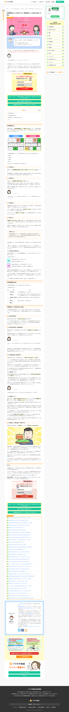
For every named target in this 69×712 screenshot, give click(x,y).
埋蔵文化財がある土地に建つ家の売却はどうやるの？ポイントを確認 (20, 517)
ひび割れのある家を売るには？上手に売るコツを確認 (17, 544)
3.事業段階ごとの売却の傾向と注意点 (15, 117)
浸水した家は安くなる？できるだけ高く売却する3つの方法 (18, 593)
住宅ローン (51, 44)
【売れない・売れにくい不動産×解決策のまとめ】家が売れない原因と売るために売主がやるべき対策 (37, 8)
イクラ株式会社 (21, 603)
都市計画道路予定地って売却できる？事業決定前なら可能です (19, 520)
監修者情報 (48, 1)
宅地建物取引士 (26, 626)
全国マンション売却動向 (51, 707)
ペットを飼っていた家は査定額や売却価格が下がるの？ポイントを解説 (20, 585)
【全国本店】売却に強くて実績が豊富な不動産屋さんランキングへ (24, 653)
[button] (7, 644)
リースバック (51, 56)
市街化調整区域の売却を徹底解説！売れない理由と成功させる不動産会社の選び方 (22, 576)
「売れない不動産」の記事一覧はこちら (24, 101)
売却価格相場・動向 (52, 65)
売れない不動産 (51, 50)
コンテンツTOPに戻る (24, 672)
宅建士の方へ (41, 1)
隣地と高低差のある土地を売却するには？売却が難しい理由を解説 (19, 532)
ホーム (15, 707)
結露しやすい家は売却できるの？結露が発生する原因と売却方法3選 (19, 534)
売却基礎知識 (51, 26)
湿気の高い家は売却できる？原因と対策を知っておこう (17, 554)
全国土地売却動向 (41, 707)
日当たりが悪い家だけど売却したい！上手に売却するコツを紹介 (19, 568)
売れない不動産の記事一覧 (15, 8)
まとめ (9, 119)
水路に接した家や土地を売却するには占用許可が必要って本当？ (19, 559)
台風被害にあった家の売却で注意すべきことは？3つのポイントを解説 (20, 578)
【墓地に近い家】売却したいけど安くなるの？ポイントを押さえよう (20, 573)
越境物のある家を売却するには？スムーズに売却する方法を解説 (19, 551)
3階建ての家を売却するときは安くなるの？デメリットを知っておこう (20, 566)
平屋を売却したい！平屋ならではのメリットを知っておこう (18, 583)
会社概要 (53, 1)
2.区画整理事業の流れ (12, 115)
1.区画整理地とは (11, 113)
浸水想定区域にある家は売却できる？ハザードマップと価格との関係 (20, 590)
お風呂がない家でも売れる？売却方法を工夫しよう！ (17, 549)
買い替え (50, 38)
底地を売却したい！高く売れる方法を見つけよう (16, 527)
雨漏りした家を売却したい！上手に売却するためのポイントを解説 (19, 539)
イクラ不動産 (13, 50)
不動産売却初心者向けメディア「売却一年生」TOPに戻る (24, 104)
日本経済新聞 (30, 613)
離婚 (49, 32)
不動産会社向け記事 (22, 707)
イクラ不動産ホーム (34, 1)
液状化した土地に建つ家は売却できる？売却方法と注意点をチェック (20, 537)
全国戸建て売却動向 (32, 707)
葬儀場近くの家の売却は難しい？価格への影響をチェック (18, 571)
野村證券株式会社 (21, 606)
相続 (49, 35)
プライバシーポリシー (37, 704)
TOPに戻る (24, 675)
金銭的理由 (51, 41)
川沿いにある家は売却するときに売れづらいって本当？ (17, 588)
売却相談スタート (60, 1)
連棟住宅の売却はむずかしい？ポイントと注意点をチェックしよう (19, 556)
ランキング (51, 62)
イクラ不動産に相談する (24, 656)
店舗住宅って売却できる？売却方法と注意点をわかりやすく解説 (19, 525)
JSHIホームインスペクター (34, 626)
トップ (9, 8)
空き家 (50, 53)
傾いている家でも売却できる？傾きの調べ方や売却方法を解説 (19, 561)
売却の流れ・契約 (52, 29)
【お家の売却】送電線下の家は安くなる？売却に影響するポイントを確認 (20, 522)
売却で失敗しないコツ (53, 59)
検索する (56, 16)
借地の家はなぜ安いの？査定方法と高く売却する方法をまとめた (19, 595)
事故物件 (50, 47)
